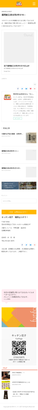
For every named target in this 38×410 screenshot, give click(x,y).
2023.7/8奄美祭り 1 (18, 372)
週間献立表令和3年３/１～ (10, 151)
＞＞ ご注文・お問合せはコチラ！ (15, 212)
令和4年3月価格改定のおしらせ (21, 382)
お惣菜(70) (4, 78)
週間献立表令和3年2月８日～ (11, 168)
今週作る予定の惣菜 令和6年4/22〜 (14, 134)
